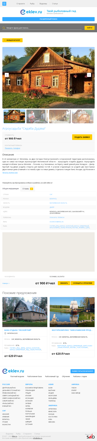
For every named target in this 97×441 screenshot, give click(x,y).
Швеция (28, 422)
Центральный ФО (9, 388)
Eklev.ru (14, 436)
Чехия (27, 419)
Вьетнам (51, 390)
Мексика (51, 422)
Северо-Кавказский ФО (11, 398)
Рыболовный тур (52, 376)
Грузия (5, 422)
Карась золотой (66, 226)
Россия (6, 384)
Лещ (27, 350)
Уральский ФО (8, 403)
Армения (5, 417)
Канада (51, 414)
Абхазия (5, 414)
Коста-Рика (52, 417)
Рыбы (32, 3)
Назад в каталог (13, 40)
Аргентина (52, 409)
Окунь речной (65, 228)
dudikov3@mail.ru (57, 222)
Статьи (55, 3)
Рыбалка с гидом (80, 376)
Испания (28, 401)
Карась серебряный (81, 226)
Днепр (52, 207)
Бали (50, 388)
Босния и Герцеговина (34, 388)
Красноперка (55, 228)
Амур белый (61, 346)
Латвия (28, 403)
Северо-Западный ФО (10, 396)
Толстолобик (82, 347)
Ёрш (57, 226)
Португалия (30, 414)
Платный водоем (17, 376)
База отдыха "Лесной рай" (17, 330)
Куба (50, 419)
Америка (52, 405)
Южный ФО (6, 406)
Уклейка (82, 228)
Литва (27, 406)
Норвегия (29, 409)
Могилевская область (58, 203)
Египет (74, 390)
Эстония (28, 424)
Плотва (75, 228)
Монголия (52, 396)
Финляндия (30, 416)
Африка (75, 384)
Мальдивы (52, 398)
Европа (29, 384)
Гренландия (30, 390)
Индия (51, 393)
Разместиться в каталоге (82, 371)
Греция (28, 393)
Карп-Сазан (87, 346)
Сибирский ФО (8, 401)
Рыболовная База (34, 376)
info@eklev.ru (37, 438)
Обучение (66, 376)
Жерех (23, 348)
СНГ (51, 194)
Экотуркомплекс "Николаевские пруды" (72, 330)
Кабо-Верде (76, 393)
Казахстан (6, 425)
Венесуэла (52, 412)
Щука (88, 228)
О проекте (21, 3)
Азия (50, 384)
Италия (28, 396)
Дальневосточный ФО (11, 390)
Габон (74, 388)
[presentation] (7, 75)
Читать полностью (10, 172)
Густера (52, 226)
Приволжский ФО (9, 393)
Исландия (29, 398)
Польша (28, 411)
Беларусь (53, 199)
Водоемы (43, 3)
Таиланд (51, 401)
